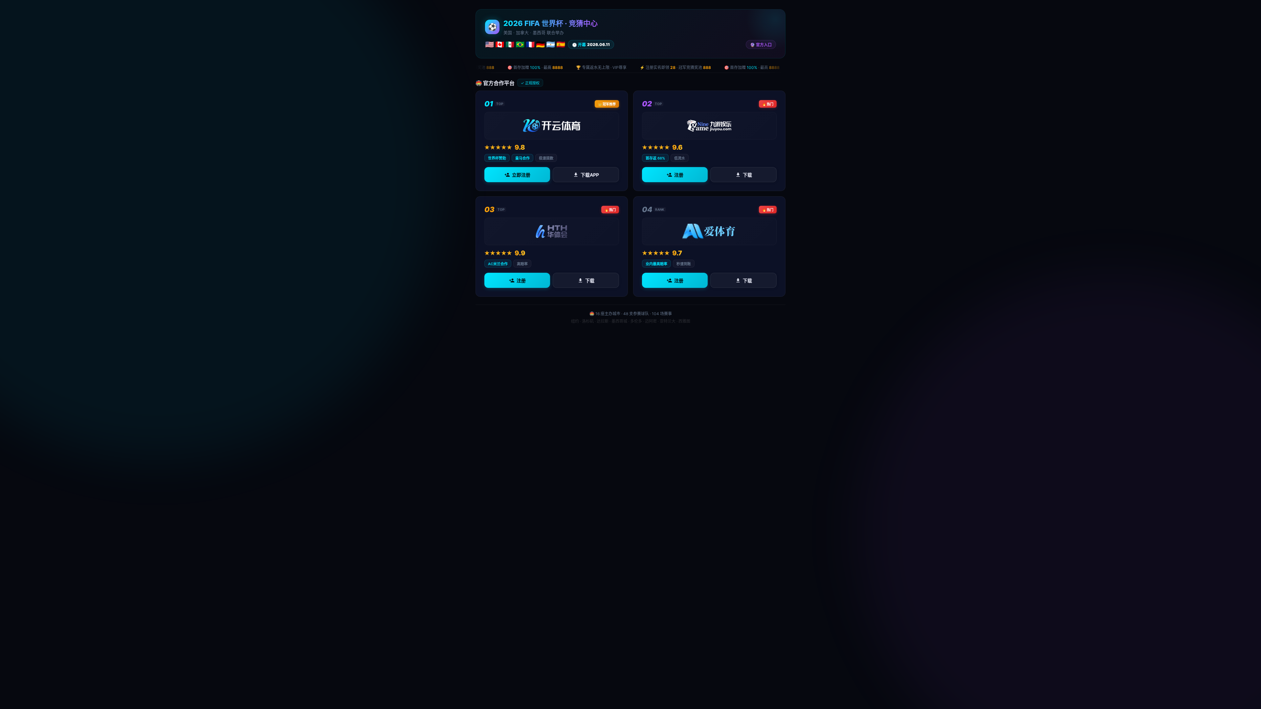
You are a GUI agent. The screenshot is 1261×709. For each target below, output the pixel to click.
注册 (678, 175)
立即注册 (521, 175)
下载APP (590, 175)
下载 (747, 175)
